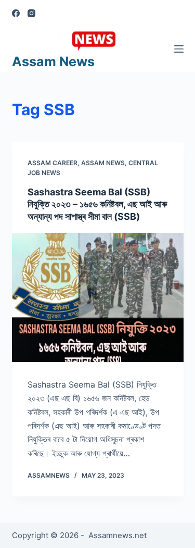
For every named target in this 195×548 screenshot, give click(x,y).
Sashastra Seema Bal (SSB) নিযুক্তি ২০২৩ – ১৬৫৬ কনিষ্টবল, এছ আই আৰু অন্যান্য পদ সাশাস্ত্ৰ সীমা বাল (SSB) (97, 204)
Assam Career (52, 163)
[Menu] (179, 49)
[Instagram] (31, 13)
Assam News (53, 61)
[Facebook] (16, 13)
